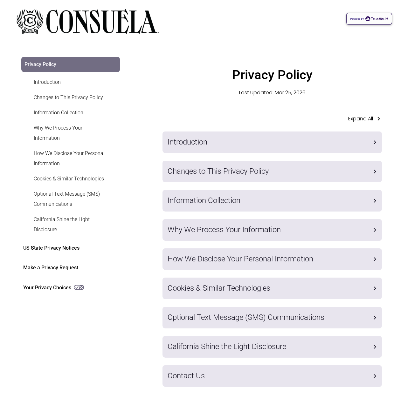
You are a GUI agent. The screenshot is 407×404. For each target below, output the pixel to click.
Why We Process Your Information (58, 133)
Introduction (47, 82)
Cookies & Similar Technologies (69, 179)
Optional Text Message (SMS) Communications (67, 199)
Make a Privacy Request (50, 268)
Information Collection (58, 113)
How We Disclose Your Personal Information (69, 158)
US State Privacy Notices (51, 248)
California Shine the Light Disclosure (62, 224)
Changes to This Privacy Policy (68, 97)
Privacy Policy (40, 64)
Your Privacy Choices (47, 288)
